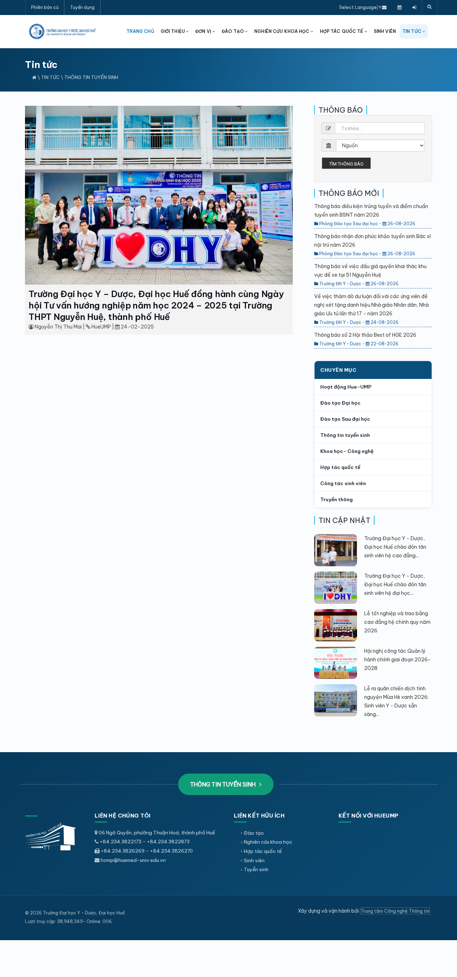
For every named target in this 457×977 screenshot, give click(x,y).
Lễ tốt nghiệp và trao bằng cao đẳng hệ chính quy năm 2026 (397, 622)
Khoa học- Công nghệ (346, 451)
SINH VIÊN (385, 31)
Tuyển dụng (82, 7)
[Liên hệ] (384, 7)
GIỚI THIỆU (173, 31)
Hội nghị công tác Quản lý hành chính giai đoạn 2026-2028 (397, 659)
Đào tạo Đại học (340, 403)
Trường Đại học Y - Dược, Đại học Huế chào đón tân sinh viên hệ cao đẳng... (395, 547)
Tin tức (50, 77)
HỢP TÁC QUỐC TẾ (342, 31)
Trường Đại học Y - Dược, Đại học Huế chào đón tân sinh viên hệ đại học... (395, 584)
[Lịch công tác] (399, 7)
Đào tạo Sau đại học (345, 419)
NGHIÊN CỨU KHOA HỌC (282, 31)
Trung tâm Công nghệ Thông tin (395, 911)
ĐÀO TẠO (233, 31)
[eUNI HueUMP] (414, 7)
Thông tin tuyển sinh (91, 77)
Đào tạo (254, 833)
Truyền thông (336, 499)
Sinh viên (254, 860)
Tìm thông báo (346, 164)
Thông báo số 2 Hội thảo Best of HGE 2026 (365, 335)
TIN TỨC (412, 31)
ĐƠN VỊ (203, 31)
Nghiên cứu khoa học (268, 842)
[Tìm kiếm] (429, 7)
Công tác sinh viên (343, 483)
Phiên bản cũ (45, 7)
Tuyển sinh (256, 869)
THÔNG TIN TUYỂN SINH (223, 784)
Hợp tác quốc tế (340, 467)
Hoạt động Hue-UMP (345, 387)
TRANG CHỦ (140, 31)
